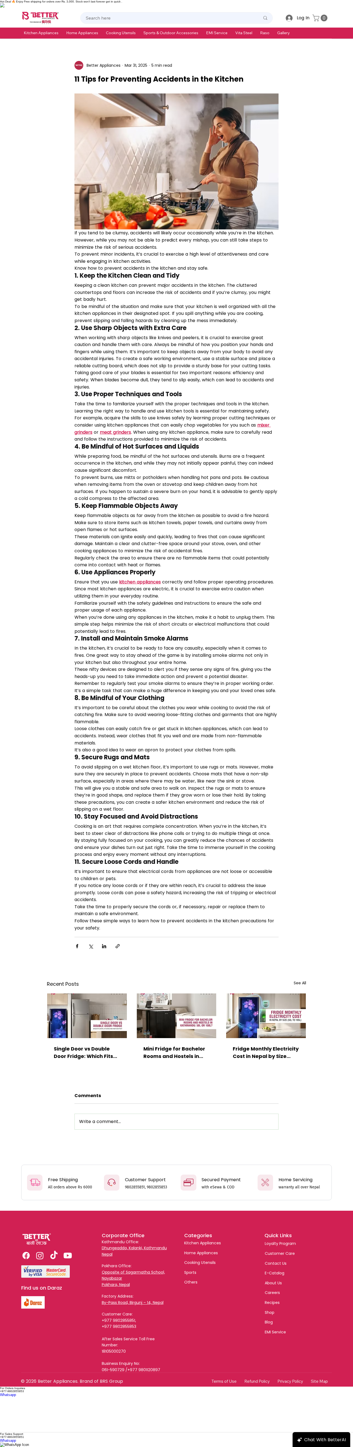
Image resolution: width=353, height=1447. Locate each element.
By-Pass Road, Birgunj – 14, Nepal (133, 1302)
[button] (41, 33)
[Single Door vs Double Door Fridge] (87, 1015)
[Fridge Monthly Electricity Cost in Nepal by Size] (266, 1015)
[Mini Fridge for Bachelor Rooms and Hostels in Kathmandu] (176, 1015)
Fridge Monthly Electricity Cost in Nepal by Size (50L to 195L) (266, 1052)
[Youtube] (68, 1255)
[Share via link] (117, 946)
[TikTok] (54, 1255)
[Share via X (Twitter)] (90, 946)
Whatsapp (8, 1395)
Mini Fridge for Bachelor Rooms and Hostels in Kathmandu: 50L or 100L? (175, 1052)
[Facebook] (26, 1255)
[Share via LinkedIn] (104, 946)
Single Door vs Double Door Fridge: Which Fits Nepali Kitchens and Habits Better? (83, 1052)
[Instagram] (40, 1255)
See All (300, 983)
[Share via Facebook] (77, 946)
